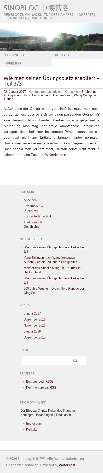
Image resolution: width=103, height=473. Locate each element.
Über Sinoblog (16, 55)
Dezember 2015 (35, 337)
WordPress (67, 465)
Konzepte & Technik (38, 216)
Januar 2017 (32, 313)
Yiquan (8, 99)
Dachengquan (62, 95)
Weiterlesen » (55, 155)
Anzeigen (30, 200)
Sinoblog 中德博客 (36, 8)
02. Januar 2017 (15, 91)
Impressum (12, 63)
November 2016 (35, 325)
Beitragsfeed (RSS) (39, 381)
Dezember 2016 (35, 319)
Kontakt (62, 55)
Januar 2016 (32, 331)
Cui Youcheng (41, 95)
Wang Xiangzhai (85, 95)
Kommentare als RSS (41, 387)
